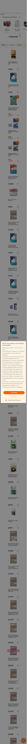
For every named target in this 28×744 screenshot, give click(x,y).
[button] (13, 400)
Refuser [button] (14, 396)
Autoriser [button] (14, 392)
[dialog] (13, 372)
